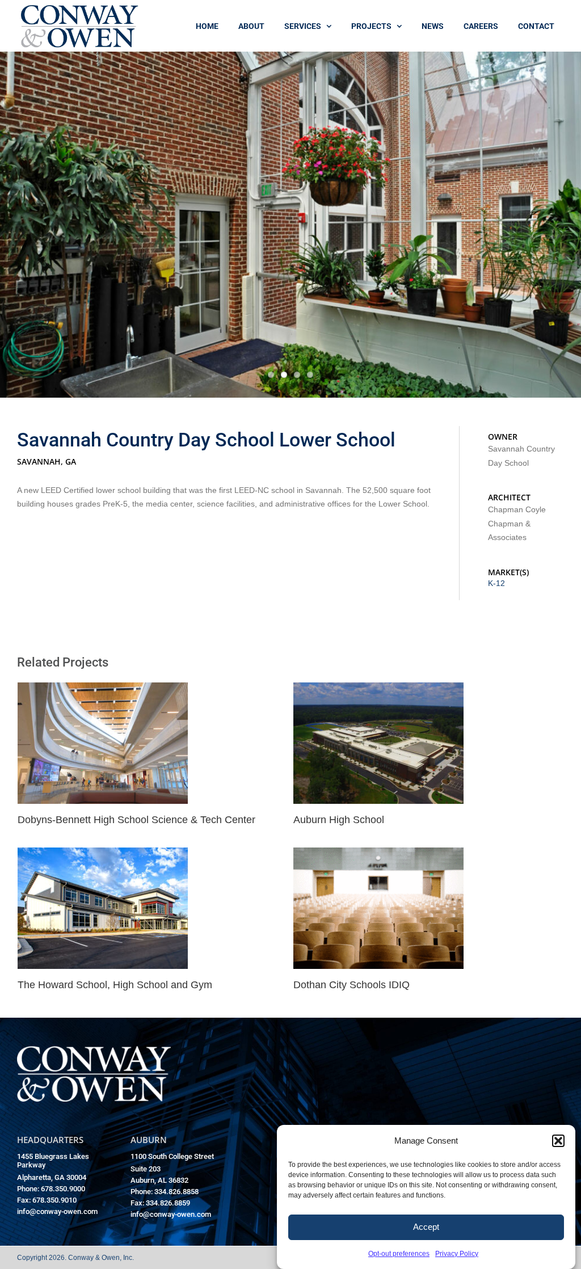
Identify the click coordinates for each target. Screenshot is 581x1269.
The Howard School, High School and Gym (115, 984)
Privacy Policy (456, 1254)
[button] (558, 1140)
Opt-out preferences (399, 1254)
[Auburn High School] (378, 689)
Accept (426, 1227)
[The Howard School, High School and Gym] (103, 854)
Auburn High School (338, 819)
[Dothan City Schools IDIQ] (378, 854)
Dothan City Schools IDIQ (351, 984)
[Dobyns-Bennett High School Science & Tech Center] (103, 689)
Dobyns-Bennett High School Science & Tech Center (136, 819)
